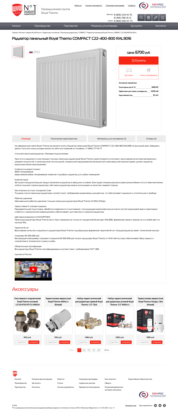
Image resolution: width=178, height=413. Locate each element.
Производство (42, 25)
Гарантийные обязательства (140, 379)
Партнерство (71, 25)
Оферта (108, 383)
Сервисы (131, 6)
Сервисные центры (87, 383)
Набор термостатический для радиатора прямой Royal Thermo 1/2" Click (89, 301)
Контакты (161, 25)
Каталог (16, 25)
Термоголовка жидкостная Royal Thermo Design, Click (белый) (150, 301)
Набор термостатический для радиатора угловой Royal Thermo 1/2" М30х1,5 (120, 301)
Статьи (60, 383)
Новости (78, 6)
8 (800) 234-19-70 (123, 14)
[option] (18, 52)
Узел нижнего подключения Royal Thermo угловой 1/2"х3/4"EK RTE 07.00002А (27, 301)
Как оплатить (110, 379)
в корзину (34, 342)
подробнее (21, 342)
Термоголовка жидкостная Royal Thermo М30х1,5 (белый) (58, 301)
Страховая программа (115, 6)
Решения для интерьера (104, 25)
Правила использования (89, 387)
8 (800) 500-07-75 (123, 20)
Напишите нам (130, 406)
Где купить (136, 25)
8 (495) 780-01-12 (122, 17)
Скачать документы (93, 6)
